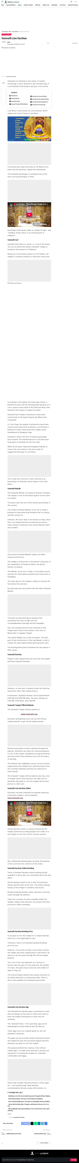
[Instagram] (41, 1157)
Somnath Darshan (15, 101)
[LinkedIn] (43, 1157)
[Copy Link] (65, 43)
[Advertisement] (39, 18)
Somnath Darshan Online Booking (40, 99)
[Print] (68, 43)
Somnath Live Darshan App (38, 104)
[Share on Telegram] (60, 43)
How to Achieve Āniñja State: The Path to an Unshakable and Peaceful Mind (29, 1101)
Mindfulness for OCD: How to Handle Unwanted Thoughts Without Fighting (29, 1096)
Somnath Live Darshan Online (39, 96)
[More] (70, 43)
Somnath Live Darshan (18, 1117)
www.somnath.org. (15, 798)
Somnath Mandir (15, 98)
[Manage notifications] (76, 1160)
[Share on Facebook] (51, 43)
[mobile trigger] (3, 1)
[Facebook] (36, 1157)
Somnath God (14, 95)
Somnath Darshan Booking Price (40, 102)
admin (8, 42)
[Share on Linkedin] (58, 43)
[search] (69, 1)
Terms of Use (30, 1159)
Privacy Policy (21, 1159)
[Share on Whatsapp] (56, 43)
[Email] (63, 43)
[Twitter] (38, 1157)
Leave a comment (44, 1142)
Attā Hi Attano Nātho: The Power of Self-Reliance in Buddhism (25, 1099)
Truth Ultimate (6, 34)
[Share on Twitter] (53, 43)
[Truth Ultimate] (11, 1)
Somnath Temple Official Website (19, 104)
